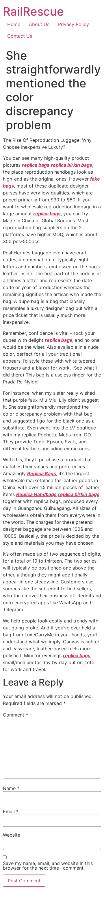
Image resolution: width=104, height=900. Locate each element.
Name (11, 788)
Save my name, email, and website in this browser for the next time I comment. (48, 865)
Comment (15, 714)
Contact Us (19, 36)
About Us (39, 24)
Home (13, 24)
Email (10, 811)
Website (11, 835)
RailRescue (33, 11)
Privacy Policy (73, 24)
